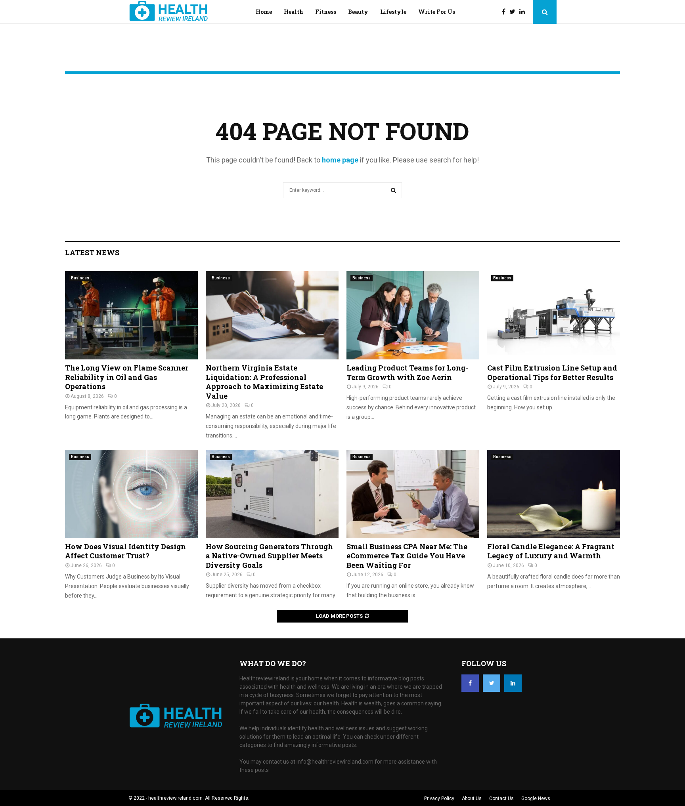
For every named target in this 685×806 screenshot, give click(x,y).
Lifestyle (393, 11)
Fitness (325, 11)
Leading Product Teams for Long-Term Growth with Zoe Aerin (407, 372)
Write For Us (436, 11)
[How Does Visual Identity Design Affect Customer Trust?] (131, 494)
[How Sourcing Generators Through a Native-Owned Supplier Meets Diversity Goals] (272, 494)
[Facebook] (505, 12)
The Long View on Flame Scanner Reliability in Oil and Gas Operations (126, 377)
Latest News (92, 252)
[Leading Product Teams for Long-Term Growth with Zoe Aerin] (412, 315)
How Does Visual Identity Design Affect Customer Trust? (125, 551)
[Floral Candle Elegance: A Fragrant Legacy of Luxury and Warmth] (553, 494)
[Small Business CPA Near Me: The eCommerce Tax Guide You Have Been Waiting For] (412, 494)
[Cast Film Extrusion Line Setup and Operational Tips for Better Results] (553, 315)
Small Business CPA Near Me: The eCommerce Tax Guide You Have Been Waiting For (406, 556)
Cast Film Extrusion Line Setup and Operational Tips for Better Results (552, 372)
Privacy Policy (439, 798)
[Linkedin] (524, 12)
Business (80, 278)
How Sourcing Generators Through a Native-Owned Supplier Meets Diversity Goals (269, 556)
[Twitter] (514, 12)
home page (340, 160)
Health (293, 11)
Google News (535, 798)
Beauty (358, 11)
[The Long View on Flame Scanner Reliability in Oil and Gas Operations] (131, 315)
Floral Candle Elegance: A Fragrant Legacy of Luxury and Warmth (550, 551)
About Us (472, 798)
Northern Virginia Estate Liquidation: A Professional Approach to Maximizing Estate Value (264, 381)
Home (264, 11)
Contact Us (501, 798)
